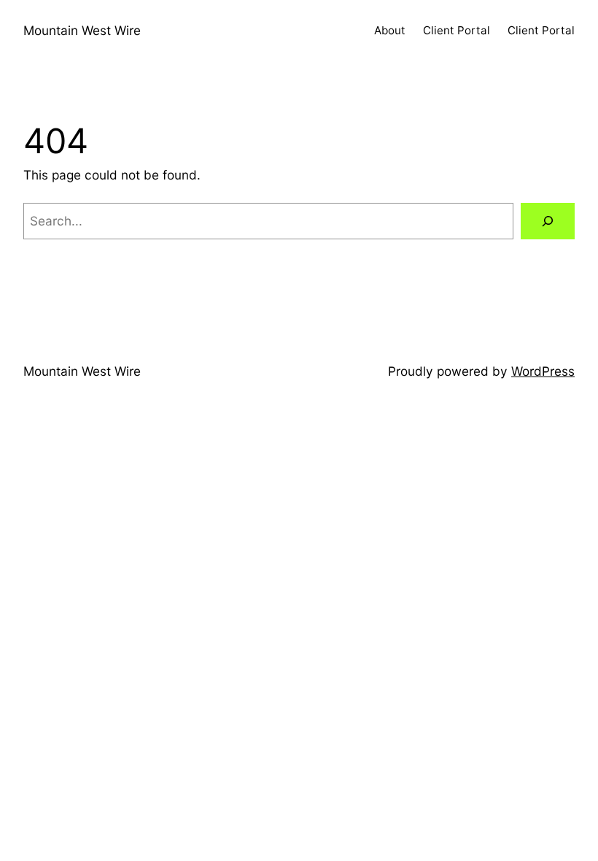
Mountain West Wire (82, 30)
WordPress (543, 371)
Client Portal (456, 30)
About (389, 30)
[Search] (548, 221)
